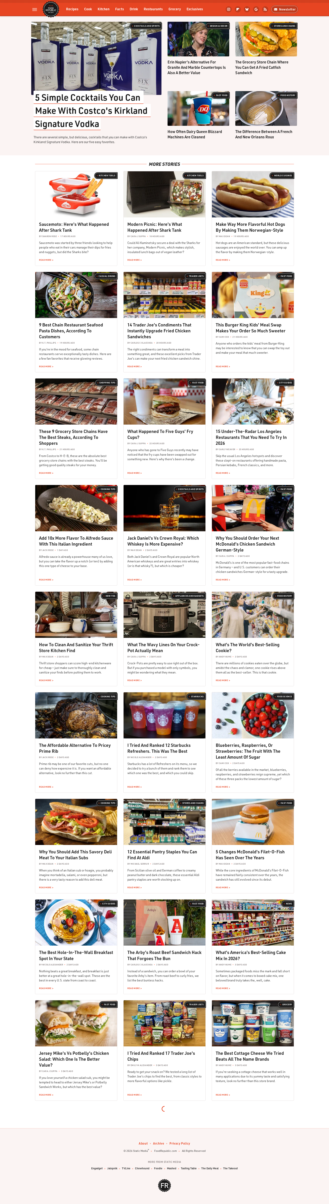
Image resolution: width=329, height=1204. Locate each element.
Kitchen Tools (107, 175)
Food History (287, 95)
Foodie (158, 1168)
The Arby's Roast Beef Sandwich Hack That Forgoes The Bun (164, 955)
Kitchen (103, 9)
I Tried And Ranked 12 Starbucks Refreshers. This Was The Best (159, 748)
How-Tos (110, 596)
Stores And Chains (284, 26)
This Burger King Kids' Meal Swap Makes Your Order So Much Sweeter (250, 327)
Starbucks (197, 696)
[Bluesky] (247, 9)
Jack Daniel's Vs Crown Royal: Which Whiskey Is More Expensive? (163, 541)
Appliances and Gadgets (189, 596)
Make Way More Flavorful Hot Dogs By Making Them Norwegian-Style (250, 227)
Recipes (72, 9)
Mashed (171, 1168)
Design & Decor (219, 26)
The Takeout (230, 1168)
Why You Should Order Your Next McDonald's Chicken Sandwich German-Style (247, 544)
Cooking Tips (108, 489)
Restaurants (153, 9)
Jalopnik (112, 1168)
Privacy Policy (179, 1143)
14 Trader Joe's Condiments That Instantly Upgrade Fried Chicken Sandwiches (159, 330)
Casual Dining (107, 276)
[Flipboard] (238, 9)
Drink (134, 9)
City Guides (285, 382)
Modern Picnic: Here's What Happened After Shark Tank (154, 227)
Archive (158, 1143)
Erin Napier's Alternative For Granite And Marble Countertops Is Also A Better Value (197, 67)
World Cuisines (283, 175)
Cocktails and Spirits (147, 26)
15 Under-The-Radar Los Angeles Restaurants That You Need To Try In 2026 (251, 437)
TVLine (126, 1168)
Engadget (97, 1168)
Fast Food (222, 95)
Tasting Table (189, 1168)
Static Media (140, 1150)
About (143, 1143)
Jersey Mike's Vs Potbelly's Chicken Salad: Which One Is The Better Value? (74, 1059)
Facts (119, 9)
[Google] (256, 9)
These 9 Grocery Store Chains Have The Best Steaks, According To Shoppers (73, 437)
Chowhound (142, 1168)
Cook (88, 9)
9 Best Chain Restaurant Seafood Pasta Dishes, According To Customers (71, 330)
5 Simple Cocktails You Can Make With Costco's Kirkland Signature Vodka (92, 110)
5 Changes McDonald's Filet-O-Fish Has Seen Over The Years (250, 854)
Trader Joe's (196, 276)
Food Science (284, 696)
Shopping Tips (107, 382)
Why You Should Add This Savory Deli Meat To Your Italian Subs (75, 854)
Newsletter (287, 9)
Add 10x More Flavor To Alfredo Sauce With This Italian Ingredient (76, 541)
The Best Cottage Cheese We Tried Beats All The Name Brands (250, 1056)
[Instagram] (229, 9)
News (289, 903)
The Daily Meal (210, 1168)
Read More (45, 260)
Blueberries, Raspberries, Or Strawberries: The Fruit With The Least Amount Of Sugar (248, 751)
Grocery (174, 9)
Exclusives (195, 9)
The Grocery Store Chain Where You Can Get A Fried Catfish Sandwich (261, 67)
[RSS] (265, 9)
